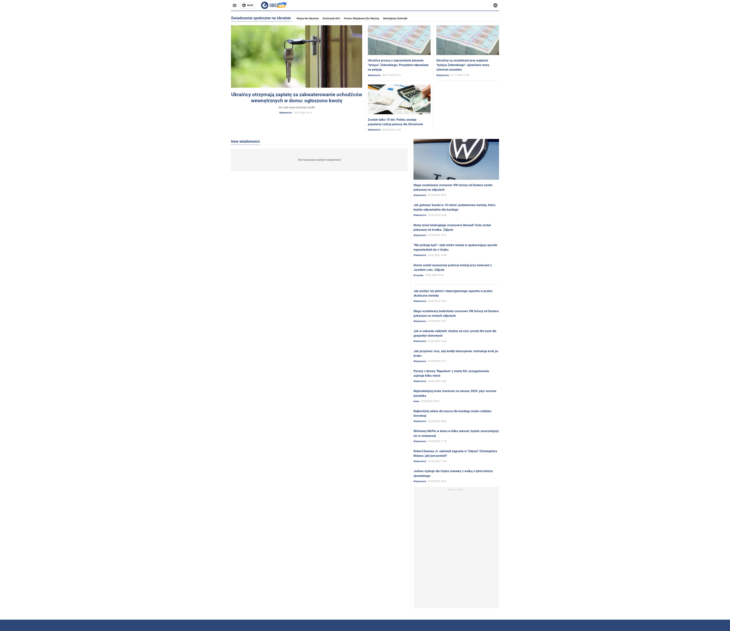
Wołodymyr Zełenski (395, 18)
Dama (416, 401)
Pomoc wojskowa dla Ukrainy (361, 18)
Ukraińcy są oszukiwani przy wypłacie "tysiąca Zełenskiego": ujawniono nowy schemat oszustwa (462, 65)
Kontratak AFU (331, 18)
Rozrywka (418, 275)
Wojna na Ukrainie (308, 18)
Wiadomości (285, 112)
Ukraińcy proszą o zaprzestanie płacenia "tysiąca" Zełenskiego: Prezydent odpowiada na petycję (398, 65)
